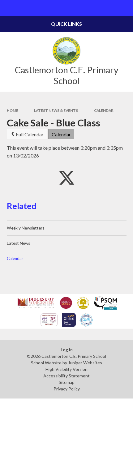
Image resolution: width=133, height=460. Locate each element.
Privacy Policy (67, 388)
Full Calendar (30, 134)
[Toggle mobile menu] (8, 8)
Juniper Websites (85, 362)
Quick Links (66, 24)
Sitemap (67, 382)
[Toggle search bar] (125, 8)
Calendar (104, 110)
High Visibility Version (66, 369)
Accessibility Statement (66, 375)
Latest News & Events (56, 110)
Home (12, 110)
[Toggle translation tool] (109, 8)
